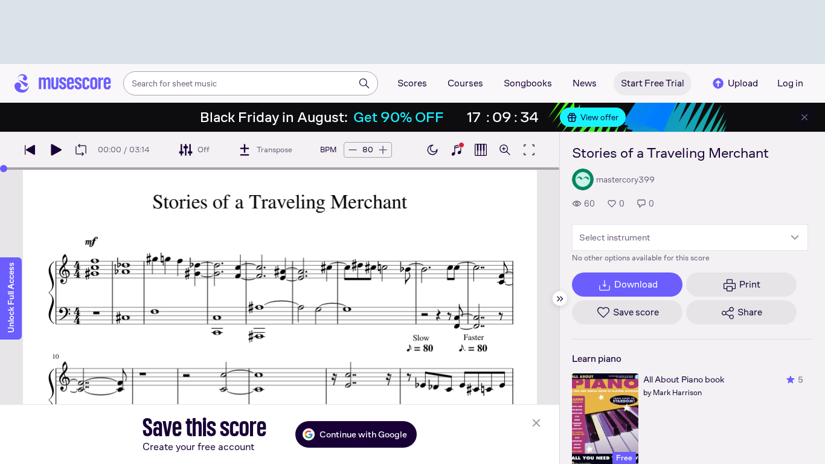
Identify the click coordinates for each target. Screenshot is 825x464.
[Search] (364, 83)
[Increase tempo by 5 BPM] (383, 150)
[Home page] (62, 83)
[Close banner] (804, 117)
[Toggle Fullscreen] (529, 150)
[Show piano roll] (481, 150)
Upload (743, 83)
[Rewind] (30, 150)
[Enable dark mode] (432, 150)
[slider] (3, 168)
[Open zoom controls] (505, 150)
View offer (599, 117)
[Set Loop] (81, 150)
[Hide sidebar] (560, 298)
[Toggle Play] (55, 150)
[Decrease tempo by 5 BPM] (352, 150)
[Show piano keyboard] (457, 150)
